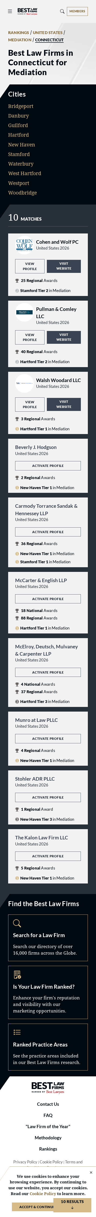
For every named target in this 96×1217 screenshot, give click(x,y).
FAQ (48, 1115)
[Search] (62, 11)
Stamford (19, 154)
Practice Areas (48, 1047)
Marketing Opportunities (48, 992)
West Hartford (24, 173)
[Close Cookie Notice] (88, 1173)
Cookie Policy (51, 1162)
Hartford (18, 135)
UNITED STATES (48, 32)
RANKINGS (18, 32)
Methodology (48, 1137)
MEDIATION (19, 40)
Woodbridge (22, 192)
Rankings (48, 1148)
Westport (18, 183)
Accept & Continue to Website (48, 1207)
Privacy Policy (25, 1162)
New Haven (21, 144)
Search (48, 938)
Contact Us (48, 1104)
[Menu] (10, 11)
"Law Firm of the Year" (48, 1126)
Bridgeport (20, 106)
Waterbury (21, 163)
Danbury (18, 115)
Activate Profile (48, 466)
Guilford (18, 125)
